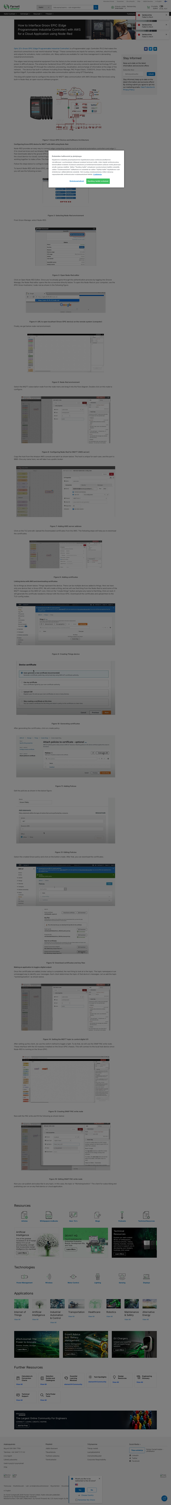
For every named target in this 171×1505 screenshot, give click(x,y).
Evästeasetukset (77, 181)
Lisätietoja (97, 174)
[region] (86, 168)
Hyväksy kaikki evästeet (98, 181)
